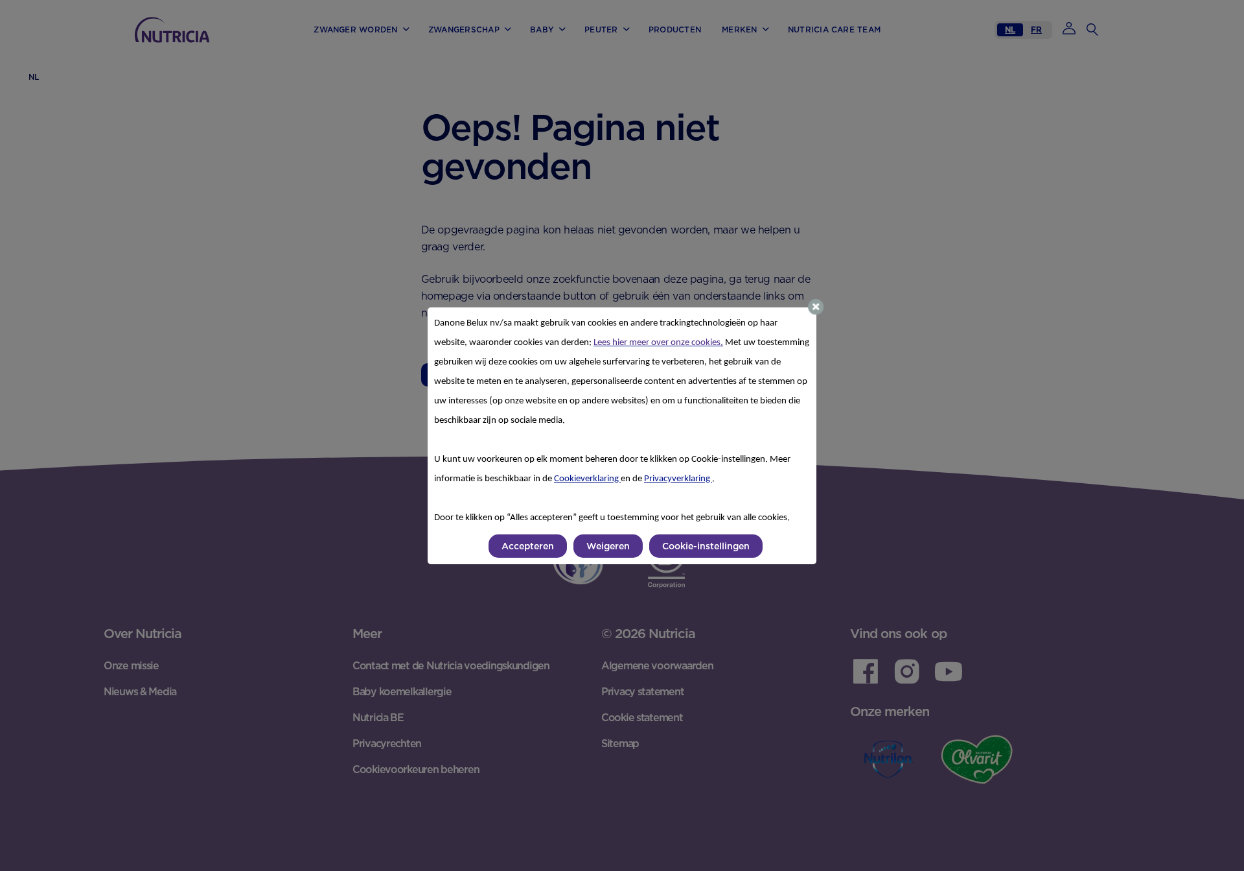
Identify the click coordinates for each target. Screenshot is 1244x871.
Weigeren (608, 546)
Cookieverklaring (587, 479)
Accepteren (527, 546)
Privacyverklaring (678, 479)
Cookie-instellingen (706, 546)
